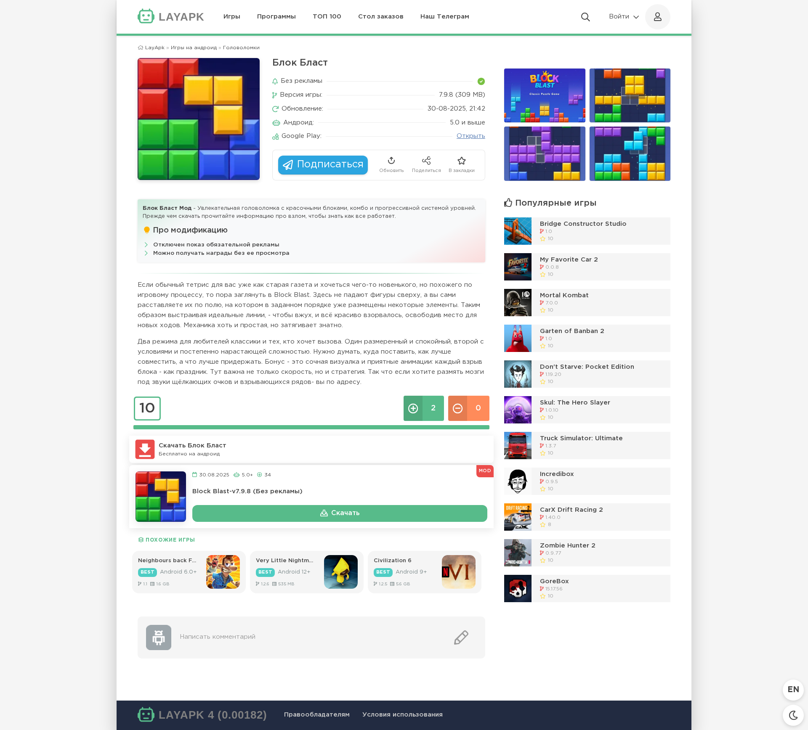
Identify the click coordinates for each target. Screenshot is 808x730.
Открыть (471, 136)
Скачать (345, 513)
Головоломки (241, 47)
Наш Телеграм (444, 16)
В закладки (462, 171)
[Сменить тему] (793, 715)
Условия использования (402, 714)
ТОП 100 (327, 16)
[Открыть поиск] (585, 16)
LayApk (155, 47)
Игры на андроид (194, 47)
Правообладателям (317, 714)
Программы (276, 16)
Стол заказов (381, 16)
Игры (231, 16)
